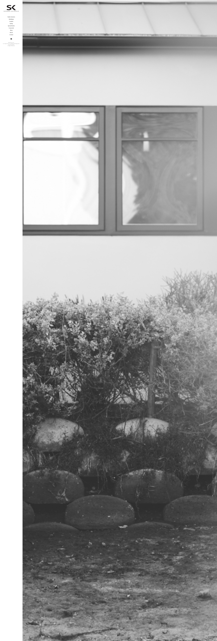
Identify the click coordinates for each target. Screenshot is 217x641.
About (11, 32)
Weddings (11, 19)
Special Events (11, 26)
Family (11, 23)
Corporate (11, 28)
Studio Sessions (11, 17)
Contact (11, 34)
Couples (11, 21)
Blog (11, 30)
